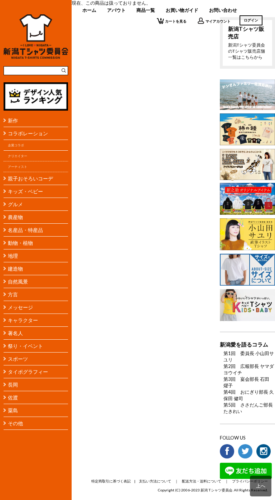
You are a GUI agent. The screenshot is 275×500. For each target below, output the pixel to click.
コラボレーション (28, 133)
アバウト (116, 10)
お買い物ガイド (182, 10)
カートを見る (176, 21)
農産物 (15, 217)
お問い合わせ (223, 10)
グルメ (15, 204)
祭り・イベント (25, 346)
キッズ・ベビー (25, 191)
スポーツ (18, 359)
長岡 (13, 385)
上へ (260, 486)
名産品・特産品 (25, 230)
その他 (15, 423)
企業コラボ (16, 145)
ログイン (251, 20)
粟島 (13, 410)
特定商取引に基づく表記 (111, 481)
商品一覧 (145, 10)
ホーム (89, 10)
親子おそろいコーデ (30, 178)
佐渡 (13, 397)
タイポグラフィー (28, 372)
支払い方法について (155, 481)
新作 (13, 120)
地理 (13, 256)
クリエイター (17, 156)
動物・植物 (20, 243)
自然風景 (18, 281)
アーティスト (17, 167)
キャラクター (23, 320)
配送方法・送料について (201, 481)
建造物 (15, 269)
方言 (13, 294)
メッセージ (20, 307)
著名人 (15, 333)
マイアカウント (218, 21)
